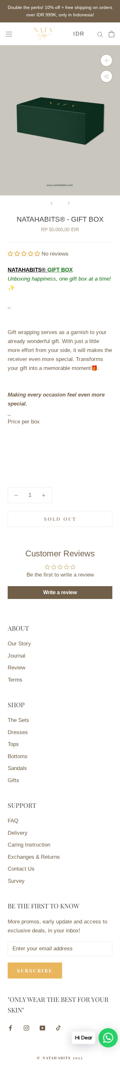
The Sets (18, 720)
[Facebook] (10, 1027)
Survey (16, 881)
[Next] (69, 203)
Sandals (17, 768)
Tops (13, 744)
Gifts (13, 780)
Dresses (18, 732)
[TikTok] (58, 1027)
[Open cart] (111, 34)
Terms (15, 680)
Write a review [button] (60, 592)
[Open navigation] (9, 34)
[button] (25, 254)
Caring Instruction (29, 845)
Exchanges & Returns (34, 857)
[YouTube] (42, 1027)
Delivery (18, 833)
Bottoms (18, 756)
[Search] (100, 34)
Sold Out (60, 519)
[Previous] (51, 203)
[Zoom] (106, 60)
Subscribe (35, 970)
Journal (16, 656)
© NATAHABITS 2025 (60, 1057)
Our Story (19, 644)
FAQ (13, 821)
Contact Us (21, 869)
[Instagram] (26, 1027)
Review (16, 668)
